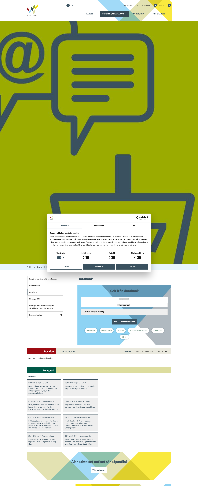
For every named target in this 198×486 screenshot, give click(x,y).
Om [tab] (133, 226)
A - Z (160, 351)
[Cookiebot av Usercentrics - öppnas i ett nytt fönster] (138, 218)
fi (64, 5)
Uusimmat (139, 351)
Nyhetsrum (138, 14)
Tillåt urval (99, 267)
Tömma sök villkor (128, 321)
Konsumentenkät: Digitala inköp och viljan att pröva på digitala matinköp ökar (42, 441)
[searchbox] (132, 305)
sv (68, 5)
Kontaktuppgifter (143, 5)
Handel (89, 14)
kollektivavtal (106, 330)
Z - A (165, 351)
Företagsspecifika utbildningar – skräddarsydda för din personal (41, 306)
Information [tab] (99, 226)
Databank (33, 292)
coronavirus (91, 330)
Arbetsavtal (157, 330)
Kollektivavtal (34, 285)
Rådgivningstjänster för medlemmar (43, 279)
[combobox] (124, 305)
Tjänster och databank (113, 14)
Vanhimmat (149, 351)
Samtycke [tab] (65, 226)
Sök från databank (124, 291)
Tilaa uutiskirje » (99, 470)
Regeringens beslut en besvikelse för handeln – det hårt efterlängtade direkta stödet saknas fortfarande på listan (80, 441)
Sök (115, 321)
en (72, 5)
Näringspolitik (34, 299)
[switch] (86, 257)
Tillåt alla (132, 267)
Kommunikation (35, 315)
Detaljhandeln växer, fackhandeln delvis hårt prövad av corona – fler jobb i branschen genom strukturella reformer (43, 407)
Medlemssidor (129, 5)
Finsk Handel (159, 14)
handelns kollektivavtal (138, 330)
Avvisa (66, 267)
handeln (121, 330)
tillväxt (124, 337)
